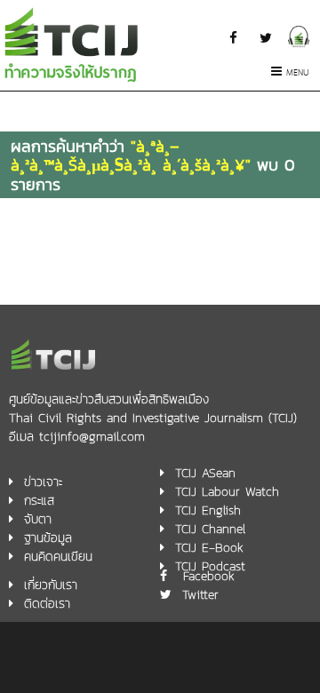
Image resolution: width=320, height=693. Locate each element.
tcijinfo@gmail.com (92, 436)
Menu (297, 73)
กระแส (39, 500)
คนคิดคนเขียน (58, 556)
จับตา (38, 519)
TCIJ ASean (205, 473)
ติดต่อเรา (47, 603)
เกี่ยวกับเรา (50, 585)
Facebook (209, 576)
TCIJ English (208, 510)
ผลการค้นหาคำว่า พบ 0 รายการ (153, 165)
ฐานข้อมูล (48, 538)
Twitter (200, 594)
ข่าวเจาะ (43, 482)
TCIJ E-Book (209, 547)
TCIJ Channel (210, 529)
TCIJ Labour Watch (227, 491)
